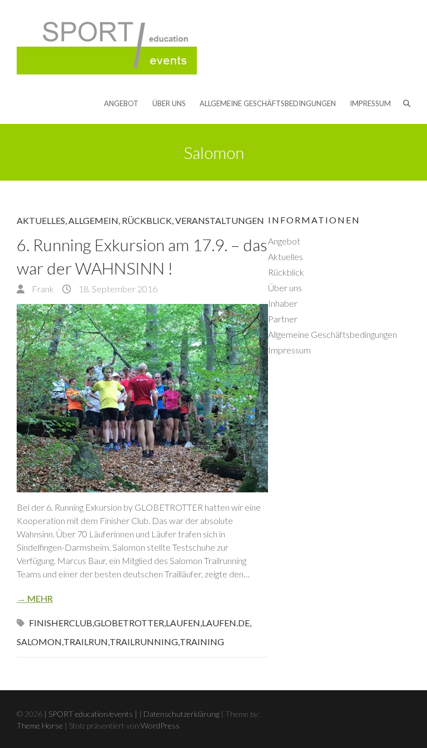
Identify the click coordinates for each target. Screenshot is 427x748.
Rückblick (147, 220)
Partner (282, 318)
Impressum (370, 103)
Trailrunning (144, 641)
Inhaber (282, 303)
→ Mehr (35, 598)
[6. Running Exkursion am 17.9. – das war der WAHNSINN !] (142, 398)
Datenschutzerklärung (181, 714)
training (202, 641)
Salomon (39, 641)
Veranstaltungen (219, 220)
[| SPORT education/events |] (107, 42)
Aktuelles (41, 220)
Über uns (169, 103)
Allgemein (93, 220)
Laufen (183, 622)
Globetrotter (129, 622)
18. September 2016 (117, 288)
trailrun (85, 641)
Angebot (121, 103)
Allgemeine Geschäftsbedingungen (268, 103)
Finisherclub (60, 622)
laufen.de (226, 622)
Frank (42, 288)
